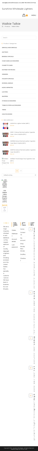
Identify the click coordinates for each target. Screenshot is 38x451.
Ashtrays (5, 52)
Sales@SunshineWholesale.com (34, 421)
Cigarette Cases (7, 65)
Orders (14, 230)
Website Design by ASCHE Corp (19, 449)
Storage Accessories (9, 101)
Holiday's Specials (8, 78)
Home (22, 229)
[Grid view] (17, 170)
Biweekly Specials (8, 56)
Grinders (5, 74)
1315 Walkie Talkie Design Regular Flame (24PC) (4, 196)
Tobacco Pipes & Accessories (11, 105)
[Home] (2, 26)
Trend (4, 109)
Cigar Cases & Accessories (10, 61)
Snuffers (5, 96)
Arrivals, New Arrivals (9, 47)
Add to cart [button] (4, 209)
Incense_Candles (7, 83)
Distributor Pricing (8, 69)
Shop (22, 243)
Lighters (5, 92)
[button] (4, 183)
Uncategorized (7, 114)
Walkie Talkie (15, 26)
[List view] (20, 170)
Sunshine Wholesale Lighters (17, 9)
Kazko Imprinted (7, 87)
